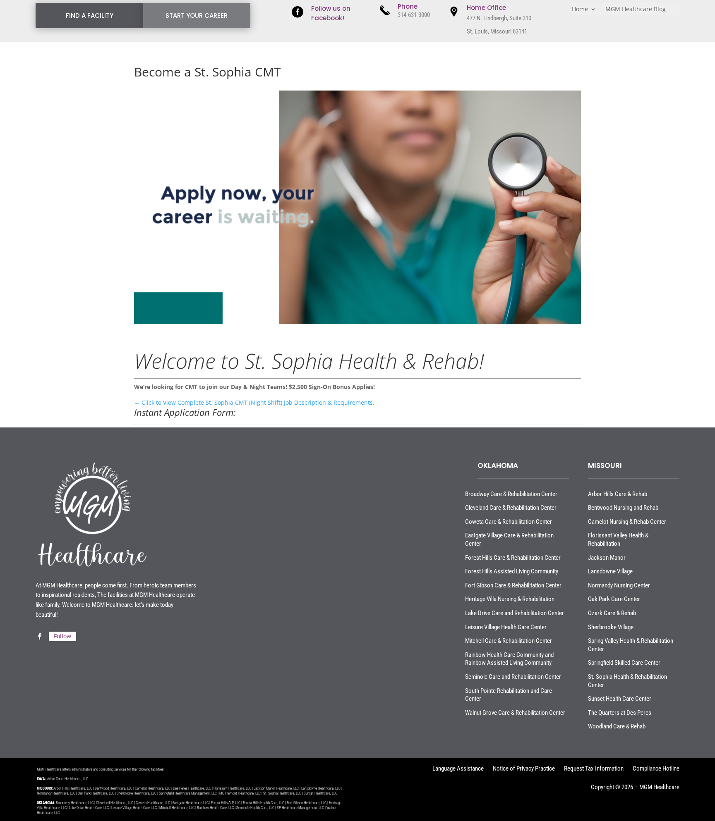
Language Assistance (458, 769)
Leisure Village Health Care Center (506, 627)
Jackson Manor (607, 557)
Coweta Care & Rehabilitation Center (508, 521)
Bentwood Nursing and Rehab (623, 507)
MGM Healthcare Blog (635, 9)
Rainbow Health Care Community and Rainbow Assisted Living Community (509, 659)
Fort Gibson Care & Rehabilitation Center (513, 585)
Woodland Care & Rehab (616, 726)
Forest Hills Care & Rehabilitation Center (513, 557)
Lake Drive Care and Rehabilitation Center (514, 613)
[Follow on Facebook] (39, 636)
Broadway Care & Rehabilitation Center (511, 494)
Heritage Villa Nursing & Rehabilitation (509, 599)
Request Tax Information (594, 769)
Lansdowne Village (610, 571)
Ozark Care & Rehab (612, 613)
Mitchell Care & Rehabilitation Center (508, 640)
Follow (62, 636)
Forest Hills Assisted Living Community (511, 571)
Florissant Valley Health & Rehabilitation (618, 539)
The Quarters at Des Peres (619, 712)
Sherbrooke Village (610, 627)
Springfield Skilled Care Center (624, 662)
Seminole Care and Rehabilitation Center (513, 676)
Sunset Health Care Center (619, 698)
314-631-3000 (414, 15)
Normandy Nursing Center (619, 585)
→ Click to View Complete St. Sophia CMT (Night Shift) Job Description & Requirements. (254, 402)
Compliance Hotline (656, 769)
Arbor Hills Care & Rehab (617, 494)
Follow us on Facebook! (330, 13)
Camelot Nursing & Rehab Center (627, 521)
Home (580, 9)
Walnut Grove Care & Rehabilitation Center (515, 712)
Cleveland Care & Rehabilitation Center (511, 507)
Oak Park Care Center (614, 599)
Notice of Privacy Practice (524, 769)
